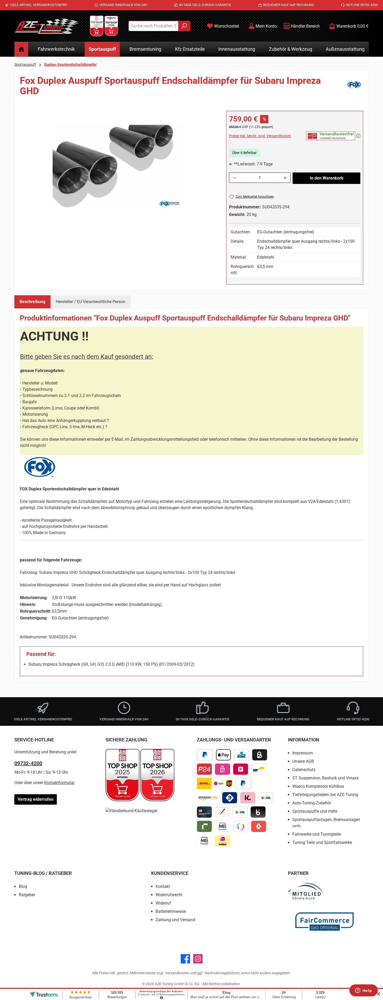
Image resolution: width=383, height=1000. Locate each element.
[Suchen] (184, 26)
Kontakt (163, 886)
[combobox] (153, 26)
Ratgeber (27, 894)
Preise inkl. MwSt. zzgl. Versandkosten (260, 136)
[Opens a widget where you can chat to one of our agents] (363, 990)
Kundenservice (169, 873)
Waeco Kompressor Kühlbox (318, 786)
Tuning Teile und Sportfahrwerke (322, 842)
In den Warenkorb (326, 178)
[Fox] (354, 87)
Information (303, 739)
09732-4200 (28, 763)
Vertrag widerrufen (35, 799)
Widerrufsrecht (169, 894)
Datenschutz (304, 769)
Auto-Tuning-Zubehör (311, 802)
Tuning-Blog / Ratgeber (43, 873)
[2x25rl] (118, 166)
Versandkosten (177, 973)
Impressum (302, 753)
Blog (23, 886)
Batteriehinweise (171, 911)
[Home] (21, 49)
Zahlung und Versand (175, 919)
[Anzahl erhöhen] (285, 177)
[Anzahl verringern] (234, 177)
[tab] (32, 301)
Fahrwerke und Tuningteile (316, 834)
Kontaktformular (59, 782)
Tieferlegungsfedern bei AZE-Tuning (325, 794)
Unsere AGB (303, 761)
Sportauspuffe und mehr (314, 811)
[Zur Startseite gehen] (46, 26)
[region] (118, 167)
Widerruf (163, 903)
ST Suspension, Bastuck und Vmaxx (325, 777)
